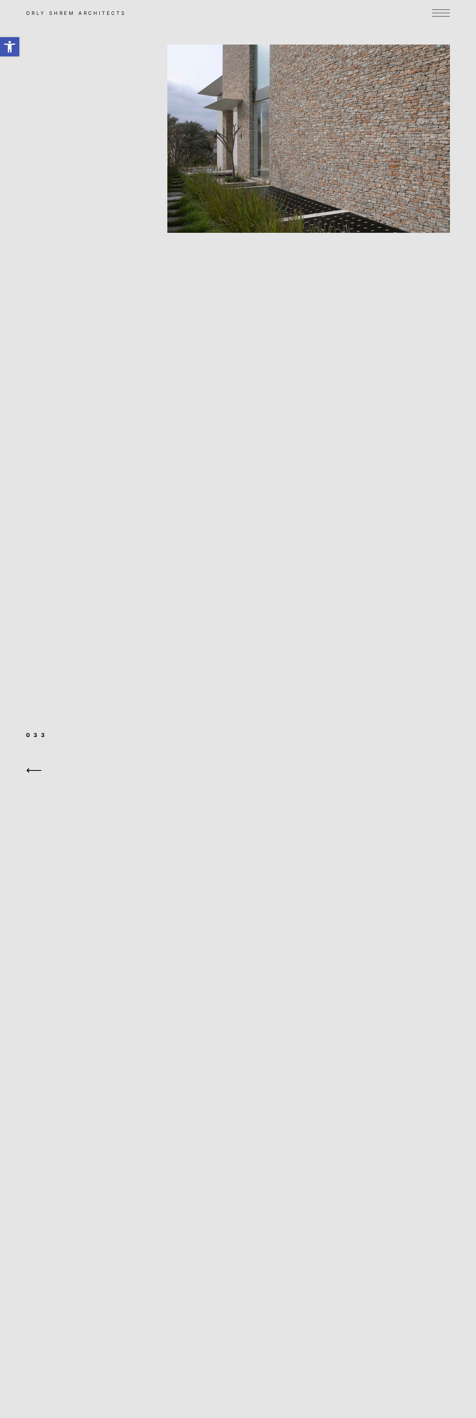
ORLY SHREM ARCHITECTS (76, 13)
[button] (9, 46)
